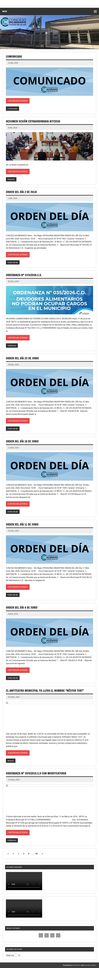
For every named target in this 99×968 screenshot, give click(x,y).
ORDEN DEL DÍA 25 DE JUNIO (22, 358)
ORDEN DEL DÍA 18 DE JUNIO (22, 441)
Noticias (11, 761)
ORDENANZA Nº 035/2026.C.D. (24, 275)
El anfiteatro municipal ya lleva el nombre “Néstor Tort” (45, 691)
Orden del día (13, 262)
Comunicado (12, 109)
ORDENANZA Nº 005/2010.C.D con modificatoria (36, 773)
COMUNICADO (14, 56)
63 (37, 854)
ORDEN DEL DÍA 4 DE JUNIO (21, 607)
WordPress (76, 965)
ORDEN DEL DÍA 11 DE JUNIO (22, 524)
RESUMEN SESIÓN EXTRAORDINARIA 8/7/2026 (33, 121)
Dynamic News (90, 965)
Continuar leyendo (18, 101)
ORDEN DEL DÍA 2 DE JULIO (21, 192)
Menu (4, 11)
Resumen (11, 179)
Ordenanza (12, 345)
